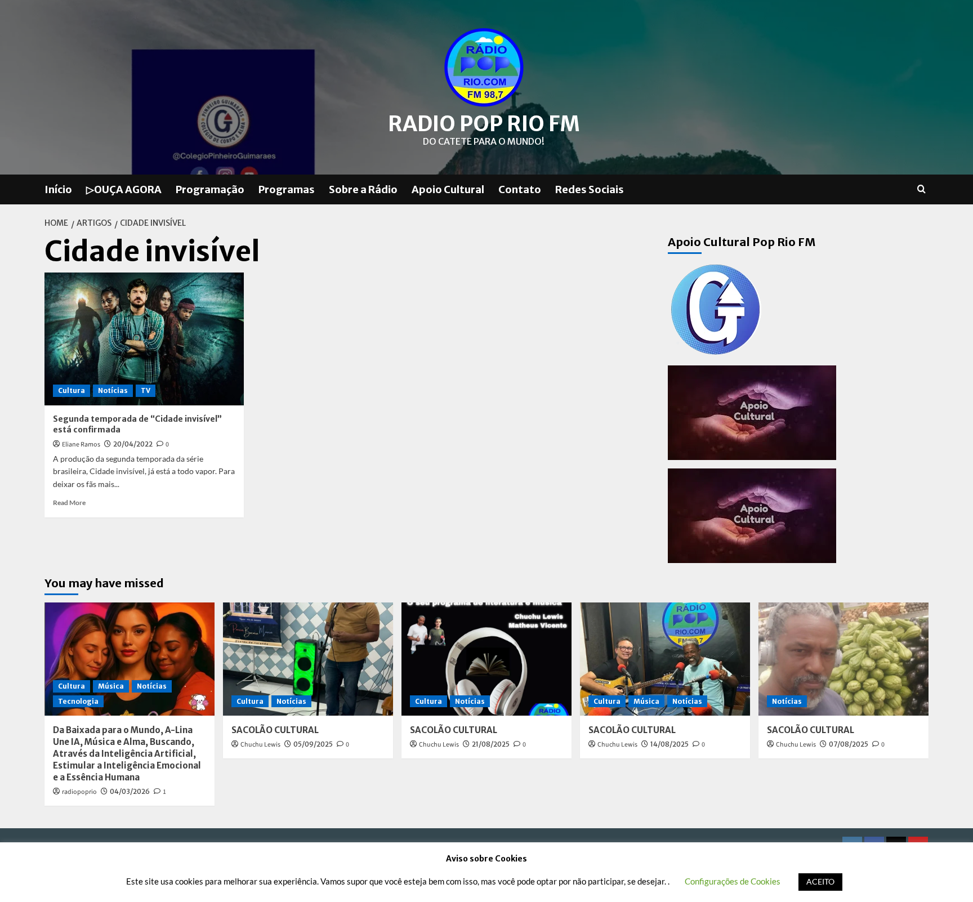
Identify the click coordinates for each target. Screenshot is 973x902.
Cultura (71, 390)
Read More (69, 502)
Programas (286, 189)
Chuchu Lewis (260, 744)
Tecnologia (78, 701)
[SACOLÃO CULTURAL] (308, 659)
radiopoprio (79, 792)
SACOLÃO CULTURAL (275, 730)
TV (145, 390)
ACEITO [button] (820, 881)
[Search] (921, 189)
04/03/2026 (130, 791)
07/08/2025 (848, 744)
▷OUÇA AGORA (124, 189)
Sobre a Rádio (363, 189)
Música (111, 686)
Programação (210, 189)
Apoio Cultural (448, 189)
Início (58, 189)
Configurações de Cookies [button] (732, 881)
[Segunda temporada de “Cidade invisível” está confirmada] (144, 339)
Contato (519, 189)
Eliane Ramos (81, 444)
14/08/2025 (669, 744)
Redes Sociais (589, 189)
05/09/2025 (313, 744)
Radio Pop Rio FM (484, 124)
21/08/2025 (491, 744)
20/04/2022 (133, 444)
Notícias (113, 390)
